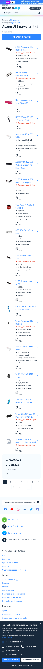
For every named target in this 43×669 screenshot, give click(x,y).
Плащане (6, 556)
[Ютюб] (11, 509)
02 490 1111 (36, 8)
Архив (4, 611)
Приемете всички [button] (11, 660)
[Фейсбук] (5, 509)
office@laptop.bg (15, 526)
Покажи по (6, 20)
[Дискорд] (37, 509)
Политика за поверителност (13, 594)
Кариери (5, 583)
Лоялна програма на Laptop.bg (14, 618)
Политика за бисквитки (11, 597)
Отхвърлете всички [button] (31, 660)
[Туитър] (31, 509)
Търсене (4, 12)
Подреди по (6, 23)
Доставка (6, 559)
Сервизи (5, 566)
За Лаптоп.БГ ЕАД (10, 580)
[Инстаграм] (18, 509)
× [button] (40, 624)
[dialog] (21, 645)
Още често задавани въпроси (14, 570)
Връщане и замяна (10, 563)
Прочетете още (7, 637)
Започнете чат (14, 533)
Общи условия (8, 590)
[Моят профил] (39, 13)
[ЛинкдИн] (24, 509)
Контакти (5, 587)
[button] (21, 665)
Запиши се (38, 502)
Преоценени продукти (11, 614)
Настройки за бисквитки (12, 601)
